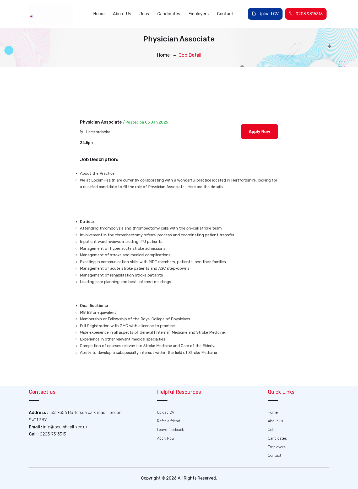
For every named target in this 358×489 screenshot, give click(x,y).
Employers (198, 13)
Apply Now (166, 438)
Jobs (144, 13)
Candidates (168, 13)
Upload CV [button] (268, 13)
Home (99, 13)
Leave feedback (170, 430)
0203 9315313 (309, 13)
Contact (225, 13)
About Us (122, 13)
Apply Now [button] (259, 131)
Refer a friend (168, 421)
